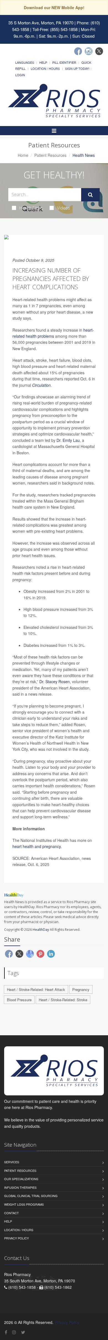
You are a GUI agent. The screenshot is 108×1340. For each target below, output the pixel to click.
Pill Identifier (64, 62)
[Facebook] (78, 51)
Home (23, 155)
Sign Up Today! (77, 68)
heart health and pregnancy (36, 846)
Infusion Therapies (20, 1187)
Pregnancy (80, 989)
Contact (11, 1213)
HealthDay (41, 929)
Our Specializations (21, 1179)
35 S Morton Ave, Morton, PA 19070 (40, 22)
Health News (31, 208)
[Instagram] (88, 51)
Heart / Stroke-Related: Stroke (63, 999)
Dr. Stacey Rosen (54, 681)
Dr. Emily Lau (68, 440)
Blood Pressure (19, 999)
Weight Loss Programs (24, 1204)
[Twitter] (99, 51)
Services (11, 1162)
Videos (63, 208)
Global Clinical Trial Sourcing (31, 1195)
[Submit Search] (90, 194)
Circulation (41, 385)
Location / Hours (45, 68)
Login (20, 75)
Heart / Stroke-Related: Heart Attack (36, 989)
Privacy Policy (16, 1238)
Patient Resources (50, 155)
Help (43, 62)
